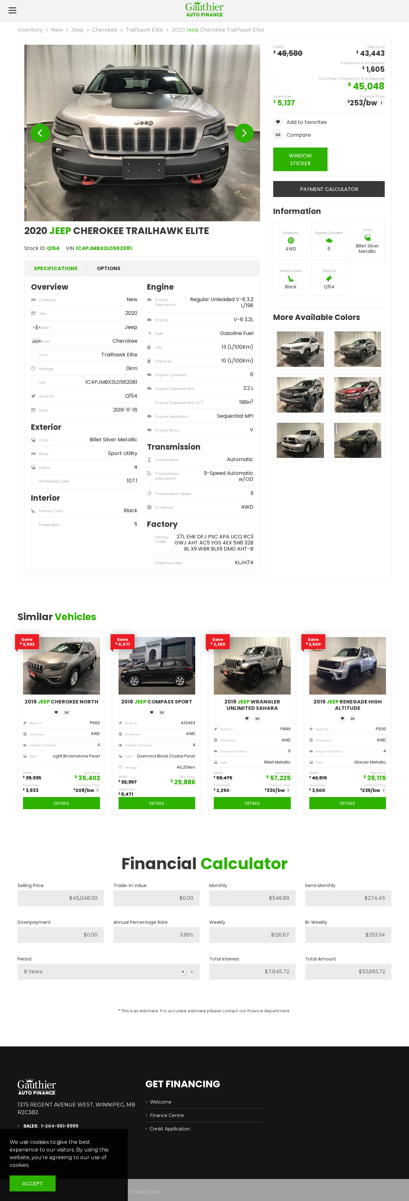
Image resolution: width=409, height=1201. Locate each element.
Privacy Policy (144, 1192)
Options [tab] (108, 268)
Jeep (77, 30)
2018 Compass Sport (156, 702)
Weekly (217, 922)
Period (24, 959)
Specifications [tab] (56, 268)
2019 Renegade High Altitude (347, 705)
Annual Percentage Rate (140, 922)
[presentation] (40, 133)
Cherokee (104, 30)
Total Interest (224, 959)
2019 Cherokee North (61, 702)
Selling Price (31, 885)
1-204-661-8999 (59, 1126)
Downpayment (34, 922)
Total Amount (320, 959)
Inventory (30, 30)
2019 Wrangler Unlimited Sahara (252, 705)
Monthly (218, 885)
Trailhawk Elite (144, 30)
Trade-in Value (130, 885)
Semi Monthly (320, 885)
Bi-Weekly (316, 922)
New (57, 30)
